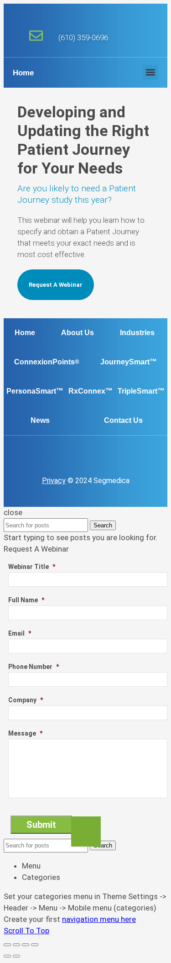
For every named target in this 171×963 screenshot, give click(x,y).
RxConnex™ (90, 391)
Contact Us (123, 420)
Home (23, 72)
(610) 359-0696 (83, 37)
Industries (137, 333)
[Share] (16, 944)
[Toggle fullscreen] (25, 944)
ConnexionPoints (46, 362)
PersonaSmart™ (34, 391)
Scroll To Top (26, 930)
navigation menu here (99, 919)
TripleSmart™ (141, 391)
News (40, 420)
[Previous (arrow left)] (7, 956)
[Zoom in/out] (34, 944)
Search (102, 525)
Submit (41, 824)
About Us (77, 333)
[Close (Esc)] (7, 944)
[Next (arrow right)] (16, 956)
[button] (150, 72)
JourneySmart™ (128, 362)
